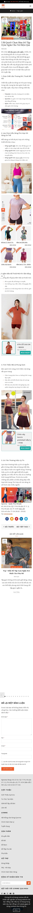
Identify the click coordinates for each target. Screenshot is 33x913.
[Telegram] (26, 519)
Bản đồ (21, 509)
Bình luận (4, 48)
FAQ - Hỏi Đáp (6, 868)
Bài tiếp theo (22, 527)
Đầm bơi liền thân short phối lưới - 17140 (23, 243)
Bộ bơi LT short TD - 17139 (7, 243)
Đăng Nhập (5, 863)
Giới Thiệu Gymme (8, 795)
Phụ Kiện (4, 853)
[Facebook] (7, 519)
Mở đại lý (26, 1)
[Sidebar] (2, 276)
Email (3, 746)
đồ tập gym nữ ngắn (16, 52)
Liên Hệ (4, 808)
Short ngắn (19, 158)
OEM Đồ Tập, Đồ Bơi (8, 803)
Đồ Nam (4, 845)
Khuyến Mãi (5, 836)
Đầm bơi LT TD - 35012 (23, 264)
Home (13, 11)
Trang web (4, 753)
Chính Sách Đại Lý (7, 822)
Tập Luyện (20, 11)
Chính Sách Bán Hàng (9, 872)
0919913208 (8, 514)
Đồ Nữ (3, 840)
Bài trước (9, 527)
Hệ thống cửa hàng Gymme (11, 818)
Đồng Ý (16, 910)
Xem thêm (16, 592)
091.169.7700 (14, 1)
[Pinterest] (16, 519)
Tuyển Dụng (5, 826)
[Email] (12, 519)
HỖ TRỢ (21, 1)
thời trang (10, 39)
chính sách (24, 904)
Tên (2, 738)
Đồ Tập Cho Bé (6, 849)
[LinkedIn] (21, 519)
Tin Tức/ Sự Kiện (7, 799)
